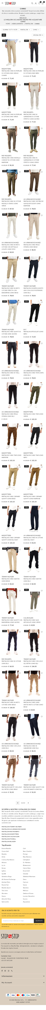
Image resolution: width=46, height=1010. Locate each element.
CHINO (37, 24)
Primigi (25, 854)
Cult (24, 848)
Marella (4, 854)
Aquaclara (26, 902)
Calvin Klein (27, 868)
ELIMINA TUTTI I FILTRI (10, 30)
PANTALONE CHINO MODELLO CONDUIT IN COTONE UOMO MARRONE (11, 160)
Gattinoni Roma (28, 893)
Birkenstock (27, 865)
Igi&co (4, 871)
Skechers (26, 888)
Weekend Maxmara (29, 876)
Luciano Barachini (28, 896)
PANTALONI (29, 24)
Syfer (28, 1002)
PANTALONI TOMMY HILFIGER (11, 827)
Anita (3, 857)
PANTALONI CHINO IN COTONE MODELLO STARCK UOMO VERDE (11, 204)
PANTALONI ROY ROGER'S (10, 831)
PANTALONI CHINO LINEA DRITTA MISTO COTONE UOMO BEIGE (33, 705)
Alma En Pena (6, 899)
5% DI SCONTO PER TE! (11, 911)
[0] (39, 3)
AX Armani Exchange (8, 879)
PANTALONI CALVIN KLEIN (10, 836)
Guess (4, 896)
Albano (4, 862)
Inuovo (25, 899)
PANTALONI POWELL (9, 839)
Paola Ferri (5, 885)
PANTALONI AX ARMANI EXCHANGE (14, 829)
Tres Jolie (5, 890)
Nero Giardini (27, 851)
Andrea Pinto (6, 882)
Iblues (4, 868)
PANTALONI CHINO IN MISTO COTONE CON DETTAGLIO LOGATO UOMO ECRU (11, 247)
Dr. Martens (26, 862)
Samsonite (5, 902)
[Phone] (12, 971)
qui (8, 926)
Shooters (5, 893)
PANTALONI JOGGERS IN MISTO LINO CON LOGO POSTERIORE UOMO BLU (33, 290)
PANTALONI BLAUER (9, 841)
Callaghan (26, 860)
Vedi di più (23, 18)
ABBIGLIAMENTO (17, 24)
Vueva (25, 885)
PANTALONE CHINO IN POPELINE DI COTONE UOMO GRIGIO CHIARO (12, 73)
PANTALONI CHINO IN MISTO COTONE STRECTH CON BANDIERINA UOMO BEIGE (11, 290)
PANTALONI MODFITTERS (10, 834)
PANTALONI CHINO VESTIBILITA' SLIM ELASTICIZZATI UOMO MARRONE (34, 204)
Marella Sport (6, 888)
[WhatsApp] (8, 971)
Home (8, 24)
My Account (7, 982)
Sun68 (4, 874)
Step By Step (6, 818)
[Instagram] (5, 971)
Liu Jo (3, 865)
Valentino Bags (7, 876)
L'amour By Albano (8, 860)
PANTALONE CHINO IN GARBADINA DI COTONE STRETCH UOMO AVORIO (32, 117)
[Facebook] (2, 971)
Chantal (25, 874)
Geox (24, 879)
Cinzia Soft (5, 851)
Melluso (25, 890)
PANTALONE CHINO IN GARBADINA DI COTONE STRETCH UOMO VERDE (31, 160)
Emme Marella (6, 848)
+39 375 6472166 (6, 960)
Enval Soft (26, 871)
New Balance (27, 857)
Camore (25, 882)
